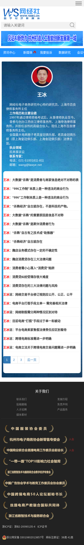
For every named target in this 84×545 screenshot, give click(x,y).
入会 (71, 439)
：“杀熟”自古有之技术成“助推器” (28, 232)
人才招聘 (21, 409)
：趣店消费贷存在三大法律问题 (27, 259)
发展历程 (62, 399)
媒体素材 (21, 414)
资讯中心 (9, 52)
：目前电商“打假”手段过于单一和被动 (32, 321)
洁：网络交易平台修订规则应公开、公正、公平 (38, 294)
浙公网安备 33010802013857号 (25, 537)
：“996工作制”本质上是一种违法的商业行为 (36, 188)
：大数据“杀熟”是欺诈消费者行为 (28, 224)
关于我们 (42, 391)
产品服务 (62, 409)
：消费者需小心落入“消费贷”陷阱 (28, 268)
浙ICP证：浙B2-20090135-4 (18, 526)
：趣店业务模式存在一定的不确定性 (30, 250)
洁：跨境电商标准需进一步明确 (27, 338)
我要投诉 (46, 52)
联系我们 (21, 399)
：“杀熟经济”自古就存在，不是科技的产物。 (36, 206)
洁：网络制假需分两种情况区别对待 (30, 312)
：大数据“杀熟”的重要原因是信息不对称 (33, 215)
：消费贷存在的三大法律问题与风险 (30, 285)
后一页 (31, 360)
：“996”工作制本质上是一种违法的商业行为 (36, 197)
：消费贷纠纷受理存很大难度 (25, 277)
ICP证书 (42, 526)
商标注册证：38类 (57, 537)
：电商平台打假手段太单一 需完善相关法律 (35, 303)
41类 (70, 537)
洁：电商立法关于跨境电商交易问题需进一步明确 (39, 347)
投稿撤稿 (21, 404)
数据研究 (65, 52)
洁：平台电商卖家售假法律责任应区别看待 (35, 329)
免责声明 (62, 404)
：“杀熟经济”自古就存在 (22, 241)
